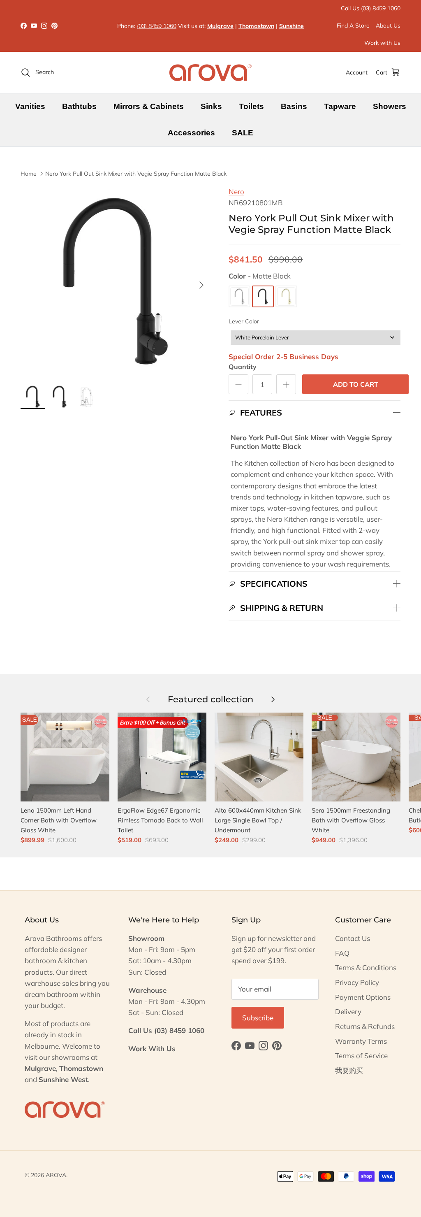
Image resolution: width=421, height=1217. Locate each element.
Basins (294, 106)
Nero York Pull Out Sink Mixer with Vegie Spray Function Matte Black (136, 173)
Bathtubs (79, 106)
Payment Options (363, 997)
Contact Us (352, 938)
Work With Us (152, 1048)
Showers (389, 106)
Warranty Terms (361, 1041)
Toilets (251, 106)
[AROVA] (210, 72)
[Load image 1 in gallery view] (115, 281)
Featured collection (210, 699)
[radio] (239, 296)
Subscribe (257, 1017)
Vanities (30, 106)
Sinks (211, 106)
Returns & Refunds (365, 1026)
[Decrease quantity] (238, 384)
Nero (236, 191)
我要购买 (349, 1070)
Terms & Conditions (365, 967)
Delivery (348, 1011)
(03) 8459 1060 (156, 26)
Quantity (243, 366)
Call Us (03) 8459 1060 (370, 8)
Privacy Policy (357, 982)
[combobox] (315, 337)
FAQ (342, 953)
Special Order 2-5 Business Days (283, 356)
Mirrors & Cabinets (148, 106)
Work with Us (382, 42)
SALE (242, 132)
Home (29, 173)
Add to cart (355, 384)
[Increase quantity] (286, 384)
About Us (388, 25)
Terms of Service (361, 1055)
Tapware (340, 106)
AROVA (56, 1175)
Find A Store (353, 25)
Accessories (191, 132)
